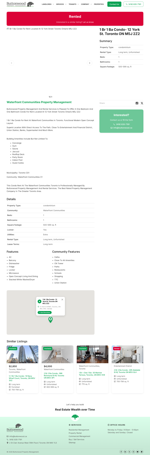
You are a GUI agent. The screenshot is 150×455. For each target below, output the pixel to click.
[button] (50, 320)
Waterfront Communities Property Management (39, 102)
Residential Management (79, 430)
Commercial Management (79, 436)
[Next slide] (89, 63)
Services (60, 4)
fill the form (128, 120)
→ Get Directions (44, 312)
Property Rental (75, 433)
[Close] (62, 299)
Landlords (46, 4)
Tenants (72, 4)
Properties (99, 4)
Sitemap (72, 442)
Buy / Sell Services (76, 439)
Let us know (88, 22)
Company (85, 4)
